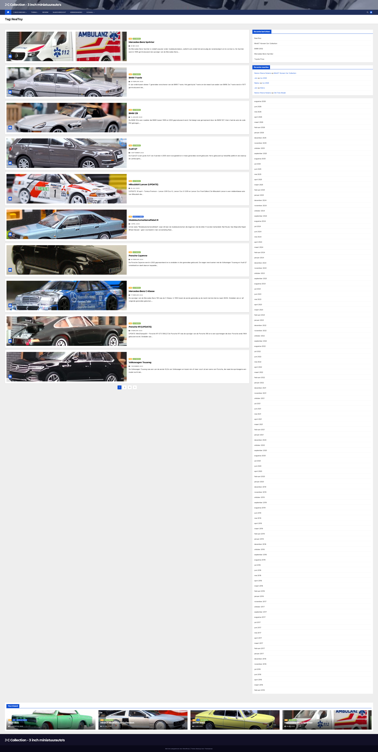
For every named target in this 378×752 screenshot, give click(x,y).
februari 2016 (259, 690)
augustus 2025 (260, 159)
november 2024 (260, 206)
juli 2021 (257, 404)
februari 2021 (259, 430)
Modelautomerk (138, 216)
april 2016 (258, 680)
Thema (34, 12)
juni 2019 (257, 513)
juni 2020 (257, 466)
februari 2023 (259, 315)
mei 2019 (257, 518)
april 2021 (258, 419)
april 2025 (258, 179)
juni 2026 (257, 107)
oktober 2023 (259, 273)
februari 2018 (259, 591)
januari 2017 (259, 654)
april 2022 (258, 367)
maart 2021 (258, 424)
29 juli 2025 (135, 188)
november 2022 (260, 331)
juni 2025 (257, 169)
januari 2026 (259, 133)
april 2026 (258, 117)
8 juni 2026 (198, 726)
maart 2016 (258, 685)
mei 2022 (257, 362)
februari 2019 (259, 534)
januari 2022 (259, 383)
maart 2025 (258, 185)
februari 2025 (259, 190)
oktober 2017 (259, 607)
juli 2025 (257, 164)
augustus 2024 (260, 221)
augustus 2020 (260, 456)
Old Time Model (280, 93)
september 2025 (260, 153)
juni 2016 (257, 674)
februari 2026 (259, 127)
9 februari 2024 (136, 330)
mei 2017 (257, 633)
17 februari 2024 (137, 295)
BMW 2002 (258, 49)
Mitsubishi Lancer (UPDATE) (143, 184)
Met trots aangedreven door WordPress (177, 748)
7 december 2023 (137, 366)
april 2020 (258, 471)
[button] (367, 12)
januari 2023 (259, 320)
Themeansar (208, 748)
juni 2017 (257, 628)
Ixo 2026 (263, 78)
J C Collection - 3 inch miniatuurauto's (33, 5)
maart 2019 (258, 529)
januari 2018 (259, 596)
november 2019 (260, 492)
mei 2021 (257, 414)
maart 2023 (258, 310)
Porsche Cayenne (138, 255)
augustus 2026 (260, 101)
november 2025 (260, 143)
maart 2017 (258, 643)
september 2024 (260, 216)
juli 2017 (257, 622)
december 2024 (260, 200)
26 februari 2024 (137, 259)
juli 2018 (257, 565)
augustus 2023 (260, 284)
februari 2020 (259, 476)
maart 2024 (258, 247)
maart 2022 (258, 372)
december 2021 (260, 388)
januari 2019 (259, 539)
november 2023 (260, 268)
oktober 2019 (259, 497)
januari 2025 (259, 195)
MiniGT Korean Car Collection (265, 43)
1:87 (14, 720)
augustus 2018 (259, 560)
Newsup (198, 748)
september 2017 (260, 612)
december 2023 (260, 263)
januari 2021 (259, 435)
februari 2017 (259, 648)
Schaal (90, 12)
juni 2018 (257, 570)
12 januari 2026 (136, 117)
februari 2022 (259, 377)
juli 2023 (257, 289)
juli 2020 (257, 461)
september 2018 (260, 555)
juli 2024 (257, 226)
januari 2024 (259, 258)
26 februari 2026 (137, 81)
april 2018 (258, 581)
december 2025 (260, 138)
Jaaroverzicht (59, 12)
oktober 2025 (259, 148)
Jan (255, 78)
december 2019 (260, 487)
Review (45, 12)
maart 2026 (258, 122)
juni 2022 (257, 357)
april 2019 (258, 523)
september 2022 (260, 341)
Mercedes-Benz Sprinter (141, 42)
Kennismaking (76, 12)
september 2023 (260, 278)
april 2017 (258, 638)
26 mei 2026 (135, 46)
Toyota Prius (259, 59)
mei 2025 (257, 174)
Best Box (257, 38)
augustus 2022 (260, 346)
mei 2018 (257, 575)
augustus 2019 (259, 508)
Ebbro (262, 88)
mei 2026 (257, 112)
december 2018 (260, 544)
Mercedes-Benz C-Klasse (141, 291)
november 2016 (260, 664)
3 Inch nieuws (19, 12)
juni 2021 (257, 409)
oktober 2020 (259, 445)
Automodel (136, 38)
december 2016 (260, 659)
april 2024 (258, 242)
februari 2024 (259, 252)
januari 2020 (259, 482)
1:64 (130, 38)
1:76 (198, 720)
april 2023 (258, 305)
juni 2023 (257, 294)
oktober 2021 (259, 398)
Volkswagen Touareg (140, 362)
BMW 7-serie (135, 77)
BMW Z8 (133, 113)
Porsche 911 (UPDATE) (140, 326)
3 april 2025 (135, 224)
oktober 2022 (259, 336)
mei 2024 (257, 237)
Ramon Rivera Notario (262, 73)
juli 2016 (257, 669)
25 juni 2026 (107, 726)
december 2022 (260, 325)
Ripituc (256, 83)
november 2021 (260, 393)
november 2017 (260, 601)
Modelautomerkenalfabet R (143, 220)
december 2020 (260, 440)
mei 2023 (257, 299)
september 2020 (260, 450)
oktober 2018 (259, 549)
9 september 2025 (137, 152)
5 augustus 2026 (16, 726)
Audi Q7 (133, 149)
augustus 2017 (259, 617)
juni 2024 (257, 232)
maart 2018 (258, 586)
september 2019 (260, 502)
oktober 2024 (259, 211)
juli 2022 (257, 351)
